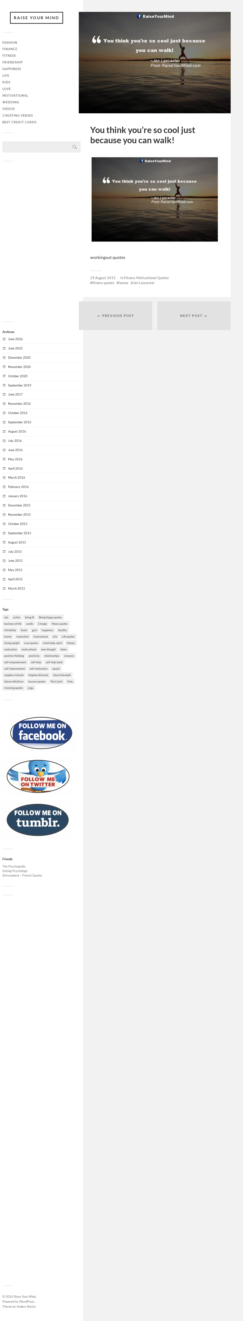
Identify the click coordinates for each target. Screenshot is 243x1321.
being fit (29, 617)
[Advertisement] (41, 241)
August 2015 (17, 542)
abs (6, 617)
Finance (9, 49)
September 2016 (19, 422)
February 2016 (18, 487)
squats (56, 668)
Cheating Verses (17, 115)
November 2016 (19, 403)
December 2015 (19, 505)
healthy (62, 630)
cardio (29, 623)
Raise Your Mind (36, 17)
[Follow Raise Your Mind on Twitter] (38, 794)
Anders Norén (26, 1306)
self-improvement (14, 668)
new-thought (48, 649)
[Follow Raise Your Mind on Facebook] (41, 751)
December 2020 (19, 357)
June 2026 (15, 339)
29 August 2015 (103, 278)
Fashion (9, 42)
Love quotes (31, 642)
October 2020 (18, 376)
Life (5, 75)
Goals (24, 630)
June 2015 (15, 561)
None (64, 649)
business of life (12, 623)
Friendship (12, 62)
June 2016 (15, 450)
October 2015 (18, 524)
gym (34, 630)
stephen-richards (14, 675)
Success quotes (37, 681)
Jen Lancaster (144, 283)
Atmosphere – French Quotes (22, 875)
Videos (8, 109)
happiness (47, 630)
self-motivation (38, 668)
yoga (30, 687)
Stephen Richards (38, 675)
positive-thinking (14, 655)
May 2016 (15, 459)
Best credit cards (19, 122)
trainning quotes (13, 687)
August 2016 (17, 431)
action (16, 617)
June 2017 (15, 394)
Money (71, 642)
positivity (34, 655)
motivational (29, 649)
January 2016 (17, 496)
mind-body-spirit (52, 642)
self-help (36, 662)
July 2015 (15, 551)
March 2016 (16, 477)
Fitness (9, 55)
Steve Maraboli (62, 675)
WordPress (26, 1301)
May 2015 (15, 570)
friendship (10, 630)
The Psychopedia (13, 866)
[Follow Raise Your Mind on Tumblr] (38, 838)
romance (69, 655)
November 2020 (19, 367)
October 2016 (18, 413)
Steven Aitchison (13, 681)
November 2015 (19, 514)
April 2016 (15, 468)
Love (6, 89)
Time (70, 681)
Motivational (15, 95)
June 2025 (15, 348)
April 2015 (15, 579)
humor (8, 636)
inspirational (40, 636)
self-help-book (54, 662)
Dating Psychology (15, 871)
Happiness (11, 69)
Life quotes (68, 636)
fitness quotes (60, 623)
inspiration (22, 636)
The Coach (56, 681)
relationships (51, 655)
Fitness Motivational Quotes (146, 278)
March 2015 (16, 588)
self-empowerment (15, 662)
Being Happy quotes (50, 617)
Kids (6, 82)
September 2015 (19, 533)
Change (42, 623)
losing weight (11, 642)
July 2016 (15, 441)
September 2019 (19, 385)
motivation (10, 649)
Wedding (10, 102)
